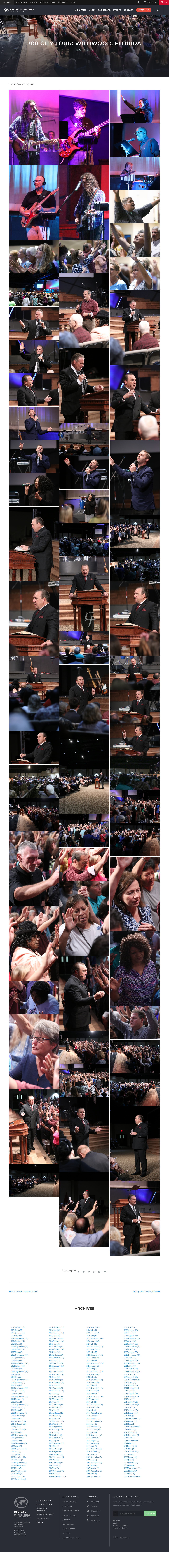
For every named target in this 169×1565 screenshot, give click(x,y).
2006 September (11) (57, 1476)
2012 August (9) (92, 1440)
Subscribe (150, 1513)
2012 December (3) (56, 1443)
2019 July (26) (91, 1385)
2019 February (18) (56, 1382)
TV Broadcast (69, 1529)
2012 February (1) (56, 1437)
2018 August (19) (131, 1393)
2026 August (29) (131, 1330)
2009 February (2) (56, 1454)
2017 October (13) (56, 1404)
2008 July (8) (129, 1460)
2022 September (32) (19, 1363)
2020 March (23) (93, 1374)
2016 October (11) (56, 1413)
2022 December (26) (132, 1363)
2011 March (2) (130, 1443)
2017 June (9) (54, 1402)
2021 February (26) (56, 1366)
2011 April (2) (16, 1446)
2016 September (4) (19, 1413)
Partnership (68, 1524)
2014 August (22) (55, 1426)
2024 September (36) (19, 1346)
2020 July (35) (91, 1377)
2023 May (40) (16, 1352)
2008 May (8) (54, 1460)
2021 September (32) (19, 1371)
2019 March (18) (93, 1382)
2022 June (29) (54, 1360)
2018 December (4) (131, 1396)
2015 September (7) (132, 1418)
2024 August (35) (131, 1344)
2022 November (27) (94, 1363)
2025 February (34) (56, 1333)
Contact (66, 1520)
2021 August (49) (131, 1368)
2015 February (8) (18, 1415)
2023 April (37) (130, 1349)
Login (115, 1523)
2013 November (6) (94, 1435)
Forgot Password (120, 1525)
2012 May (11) (16, 1440)
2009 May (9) (91, 1454)
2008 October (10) (56, 1462)
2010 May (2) (129, 1448)
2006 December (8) (18, 1479)
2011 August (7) (130, 1446)
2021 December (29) (132, 1371)
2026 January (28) (18, 1327)
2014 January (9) (130, 1421)
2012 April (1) (129, 1437)
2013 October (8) (55, 1435)
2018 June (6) (54, 1393)
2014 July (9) (16, 1426)
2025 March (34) (93, 1333)
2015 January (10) (131, 1413)
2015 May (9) (129, 1415)
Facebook (95, 1502)
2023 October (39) (56, 1355)
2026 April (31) (130, 1327)
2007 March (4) (55, 1465)
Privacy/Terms (19, 1530)
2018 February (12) (56, 1390)
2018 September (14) (19, 1396)
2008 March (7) (17, 1460)
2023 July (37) (91, 1352)
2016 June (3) (54, 1410)
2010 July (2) (16, 1451)
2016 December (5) (94, 1413)
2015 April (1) (92, 1415)
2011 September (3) (19, 1448)
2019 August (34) (131, 1385)
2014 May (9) (91, 1424)
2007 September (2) (132, 1468)
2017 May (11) (16, 1402)
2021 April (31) (130, 1366)
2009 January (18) (18, 1454)
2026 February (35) (56, 1327)
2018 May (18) (16, 1393)
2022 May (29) (16, 1360)
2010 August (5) (55, 1451)
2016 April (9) (129, 1407)
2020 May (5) (16, 1377)
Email (25, 1535)
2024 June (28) (54, 1344)
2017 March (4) (92, 1399)
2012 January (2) (17, 1437)
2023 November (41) (94, 1355)
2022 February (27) (56, 1357)
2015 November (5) (56, 1421)
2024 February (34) (56, 1341)
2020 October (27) (56, 1379)
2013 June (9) (54, 1432)
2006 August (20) (18, 1476)
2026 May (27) (16, 1330)
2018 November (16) (94, 1396)
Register (116, 1520)
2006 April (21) (17, 1473)
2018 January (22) (18, 1390)
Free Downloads (120, 1528)
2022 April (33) (130, 1357)
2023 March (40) (93, 1349)
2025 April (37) (130, 1333)
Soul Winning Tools (71, 1538)
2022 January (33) (18, 1357)
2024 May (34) (16, 1344)
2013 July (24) (91, 1432)
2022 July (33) (91, 1360)
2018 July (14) (91, 1393)
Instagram (96, 1511)
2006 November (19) (132, 1476)
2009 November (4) (56, 1457)
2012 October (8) (131, 1440)
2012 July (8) (54, 1440)
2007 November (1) (56, 1471)
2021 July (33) (91, 1368)
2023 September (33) (19, 1355)
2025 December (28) (132, 1338)
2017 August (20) (131, 1402)
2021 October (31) (56, 1371)
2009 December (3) (94, 1457)
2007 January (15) (131, 1462)
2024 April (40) (130, 1341)
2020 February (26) (56, 1374)
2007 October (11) (18, 1471)
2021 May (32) (16, 1368)
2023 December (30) (132, 1355)
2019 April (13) (130, 1382)
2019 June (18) (54, 1385)
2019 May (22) (16, 1385)
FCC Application (19, 1532)
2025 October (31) (56, 1338)
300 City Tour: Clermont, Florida (24, 1291)
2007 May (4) (129, 1465)
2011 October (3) (55, 1448)
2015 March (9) (55, 1415)
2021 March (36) (93, 1366)
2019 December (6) (131, 1388)
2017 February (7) (56, 1399)
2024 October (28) (56, 1346)
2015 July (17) (54, 1418)
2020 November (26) (94, 1379)
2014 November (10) (132, 1426)
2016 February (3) (56, 1407)
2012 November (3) (19, 1443)
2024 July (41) (91, 1344)
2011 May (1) (54, 1446)
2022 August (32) (131, 1360)
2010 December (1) (131, 1451)
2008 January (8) (130, 1457)
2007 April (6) (92, 1465)
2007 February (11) (18, 1465)
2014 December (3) (18, 1429)
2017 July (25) (91, 1402)
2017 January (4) (17, 1399)
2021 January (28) (18, 1366)
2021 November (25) (94, 1371)
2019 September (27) (19, 1388)
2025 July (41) (91, 1335)
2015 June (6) (16, 1418)
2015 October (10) (18, 1421)
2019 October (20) (56, 1388)
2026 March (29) (93, 1327)
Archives (67, 1533)
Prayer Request (70, 1501)
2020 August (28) (131, 1377)
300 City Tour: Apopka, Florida (145, 1291)
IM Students (42, 1518)
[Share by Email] (104, 1271)
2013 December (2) (131, 1435)
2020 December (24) (132, 1379)
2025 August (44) (131, 1335)
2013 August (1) (130, 1432)
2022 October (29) (56, 1363)
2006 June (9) (91, 1473)
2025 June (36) (54, 1335)
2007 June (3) (16, 1468)
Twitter (94, 1506)
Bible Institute (44, 1504)
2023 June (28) (54, 1352)
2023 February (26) (56, 1349)
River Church (43, 1501)
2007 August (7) (92, 1468)
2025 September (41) (19, 1338)
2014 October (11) (93, 1426)
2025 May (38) (16, 1335)
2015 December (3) (94, 1421)
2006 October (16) (93, 1476)
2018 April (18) (130, 1390)
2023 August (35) (131, 1352)
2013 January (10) (56, 1429)
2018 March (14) (93, 1390)
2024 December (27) (132, 1346)
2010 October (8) (93, 1451)
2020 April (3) (129, 1374)
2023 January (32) (18, 1349)
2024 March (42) (93, 1341)
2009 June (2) (129, 1454)
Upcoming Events (71, 1511)
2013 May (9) (16, 1432)
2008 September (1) (19, 1462)
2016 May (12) (16, 1410)
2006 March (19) (130, 1471)
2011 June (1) (91, 1446)
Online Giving (69, 1515)
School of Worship (41, 1509)
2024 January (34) (18, 1341)
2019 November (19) (94, 1388)
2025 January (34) (18, 1333)
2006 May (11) (54, 1473)
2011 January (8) (92, 1443)
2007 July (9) (54, 1468)
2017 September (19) (19, 1404)
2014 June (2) (129, 1424)
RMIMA (39, 1522)
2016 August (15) (131, 1410)
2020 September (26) (19, 1379)
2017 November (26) (94, 1404)
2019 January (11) (18, 1382)
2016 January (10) (18, 1407)
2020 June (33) (54, 1377)
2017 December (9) (131, 1404)
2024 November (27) (94, 1346)
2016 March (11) (93, 1407)
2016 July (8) (91, 1410)
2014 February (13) (18, 1424)
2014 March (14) (55, 1424)
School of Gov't (44, 1514)
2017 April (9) (129, 1399)
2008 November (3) (94, 1462)
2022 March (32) (93, 1357)
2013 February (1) (93, 1429)
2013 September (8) (19, 1435)
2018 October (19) (56, 1396)
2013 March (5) (130, 1429)
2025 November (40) (94, 1338)
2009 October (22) (18, 1457)
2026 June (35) (54, 1330)
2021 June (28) (54, 1368)
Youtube (95, 1516)
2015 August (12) (93, 1418)
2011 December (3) (94, 1448)
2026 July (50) (91, 1330)
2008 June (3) (91, 1460)
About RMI (67, 1506)
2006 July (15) (129, 1473)
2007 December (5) (94, 1471)
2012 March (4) (92, 1437)
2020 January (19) (18, 1374)
